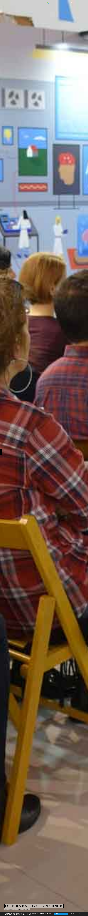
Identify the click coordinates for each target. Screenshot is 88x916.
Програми (33, 2)
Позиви (40, 2)
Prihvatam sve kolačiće (61, 913)
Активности (57, 2)
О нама (27, 2)
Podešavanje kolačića (76, 913)
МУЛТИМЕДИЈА (65, 2)
